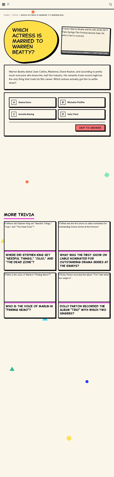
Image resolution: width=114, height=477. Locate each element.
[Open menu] (4, 4)
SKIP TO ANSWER (90, 127)
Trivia (15, 15)
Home (6, 15)
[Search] (110, 4)
